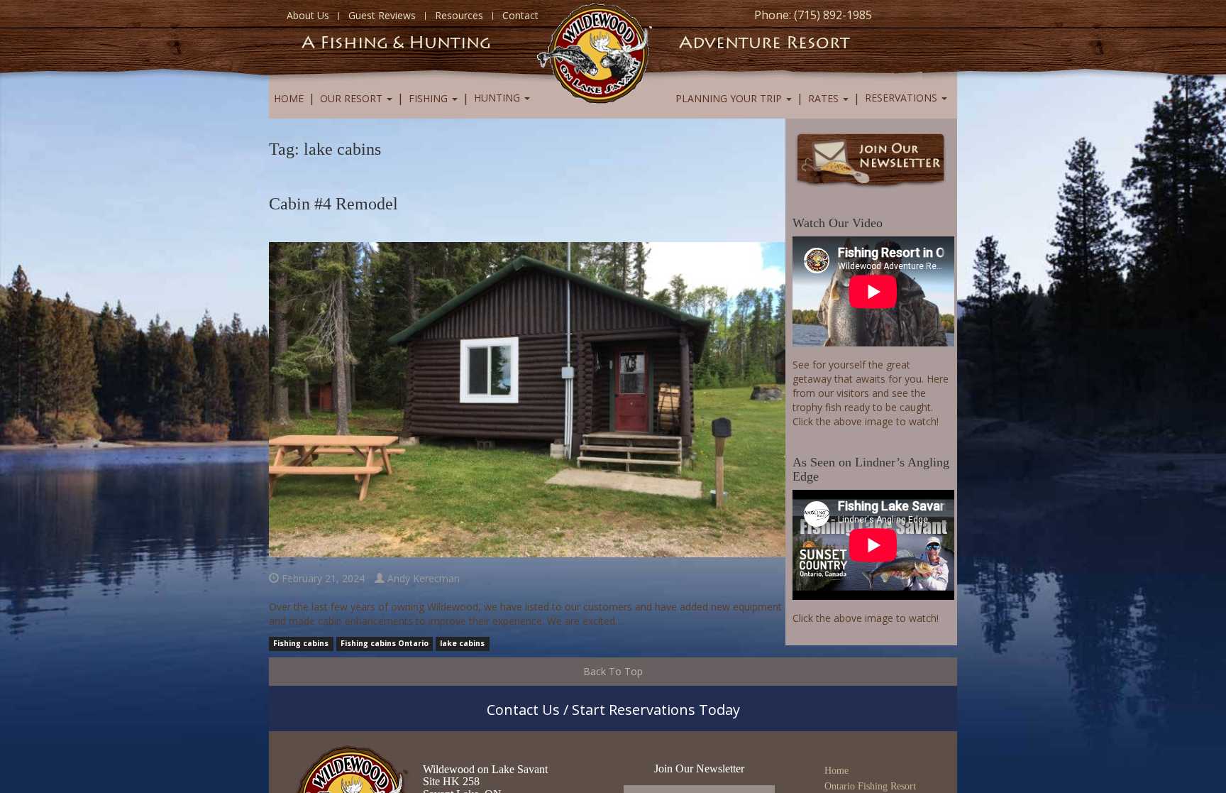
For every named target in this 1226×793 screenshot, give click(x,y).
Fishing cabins (300, 644)
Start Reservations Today (656, 709)
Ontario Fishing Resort (870, 786)
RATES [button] (824, 98)
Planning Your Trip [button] (730, 98)
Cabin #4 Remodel (333, 204)
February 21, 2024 (322, 578)
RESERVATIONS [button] (902, 97)
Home (289, 98)
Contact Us (523, 709)
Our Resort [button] (352, 98)
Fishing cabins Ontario (385, 644)
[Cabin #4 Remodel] (527, 398)
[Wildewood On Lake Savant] (594, 52)
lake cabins (462, 644)
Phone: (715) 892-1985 (813, 15)
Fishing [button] (430, 98)
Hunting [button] (498, 97)
